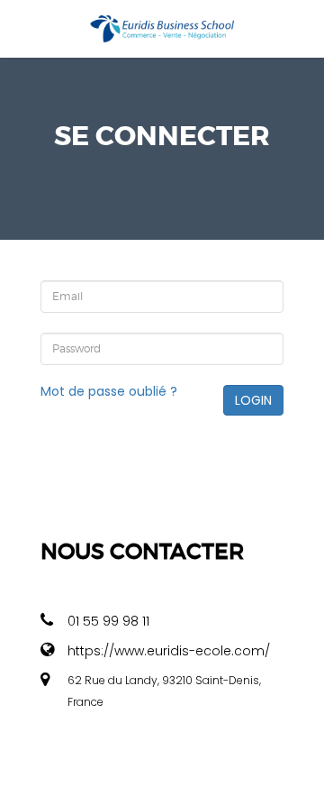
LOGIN (253, 400)
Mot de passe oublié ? (108, 391)
